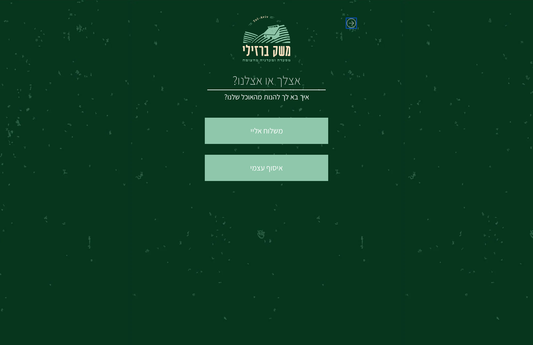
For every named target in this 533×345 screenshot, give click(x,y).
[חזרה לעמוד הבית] (351, 23)
